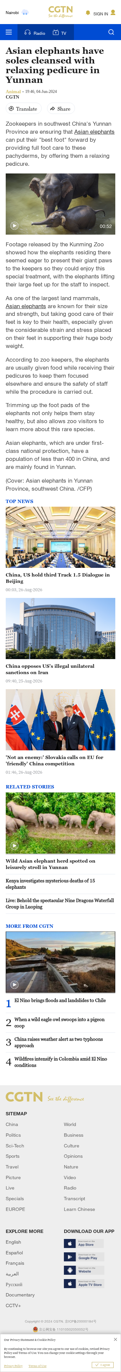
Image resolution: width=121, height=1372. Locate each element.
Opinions (73, 1156)
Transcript (74, 1198)
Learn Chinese (79, 1209)
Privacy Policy (13, 1366)
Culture (71, 1145)
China (12, 1124)
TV (63, 33)
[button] (14, 226)
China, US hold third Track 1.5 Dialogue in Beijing (58, 578)
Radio (39, 33)
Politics (13, 1135)
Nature (71, 1166)
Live (10, 1188)
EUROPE (15, 1209)
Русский (14, 1284)
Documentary (20, 1294)
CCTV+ (13, 1305)
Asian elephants (94, 131)
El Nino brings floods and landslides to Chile (60, 1000)
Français (15, 1263)
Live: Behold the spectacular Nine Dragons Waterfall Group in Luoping (60, 903)
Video (70, 1177)
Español (14, 1252)
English (13, 1242)
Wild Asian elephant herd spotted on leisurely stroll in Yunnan (50, 864)
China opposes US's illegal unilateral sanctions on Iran (50, 669)
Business (73, 1135)
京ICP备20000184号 (80, 1321)
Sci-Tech (15, 1145)
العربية (12, 1273)
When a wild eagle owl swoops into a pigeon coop (59, 1022)
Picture (13, 1177)
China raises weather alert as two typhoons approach (58, 1042)
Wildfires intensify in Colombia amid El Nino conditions (60, 1062)
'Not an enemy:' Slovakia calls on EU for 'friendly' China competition (54, 760)
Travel (12, 1166)
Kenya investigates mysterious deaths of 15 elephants (50, 884)
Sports (12, 1156)
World (70, 1124)
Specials (15, 1198)
